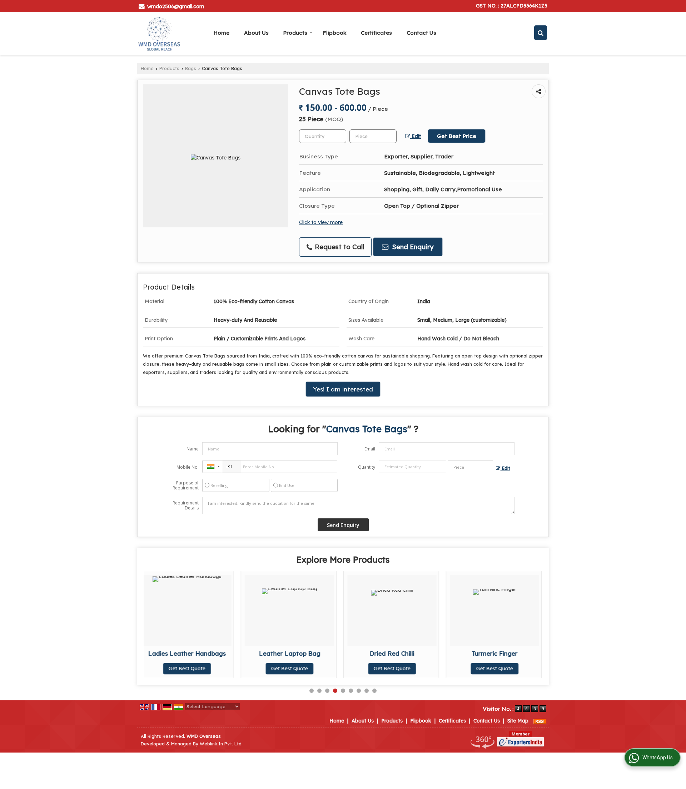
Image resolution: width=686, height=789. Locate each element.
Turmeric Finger (401, 653)
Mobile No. (188, 467)
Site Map (517, 721)
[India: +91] (212, 466)
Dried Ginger (503, 653)
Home (221, 32)
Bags (190, 68)
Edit (415, 136)
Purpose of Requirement (186, 485)
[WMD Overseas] (159, 34)
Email (369, 449)
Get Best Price (456, 136)
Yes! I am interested (343, 389)
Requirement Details (186, 505)
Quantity (366, 467)
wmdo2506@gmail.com (175, 6)
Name (193, 449)
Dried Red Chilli (298, 653)
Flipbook (334, 32)
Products (295, 32)
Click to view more (321, 222)
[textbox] (373, 136)
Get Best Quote (196, 668)
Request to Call (338, 247)
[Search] (540, 32)
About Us (256, 32)
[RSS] (539, 721)
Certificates (376, 32)
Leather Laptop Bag (196, 653)
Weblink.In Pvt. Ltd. (221, 743)
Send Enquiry (412, 247)
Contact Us (421, 32)
